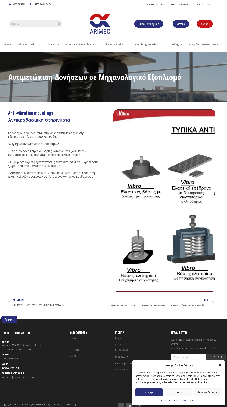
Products (120, 357)
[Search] (59, 23)
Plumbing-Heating (146, 44)
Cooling (174, 44)
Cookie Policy (168, 400)
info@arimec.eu (10, 367)
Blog (209, 4)
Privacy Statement (185, 400)
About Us (152, 4)
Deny (178, 392)
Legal (49, 404)
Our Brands (184, 4)
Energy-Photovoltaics (80, 44)
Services (198, 4)
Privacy (57, 404)
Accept (149, 392)
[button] (220, 365)
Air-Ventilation (27, 44)
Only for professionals (113, 11)
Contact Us (167, 4)
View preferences (208, 392)
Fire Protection (114, 44)
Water (52, 44)
